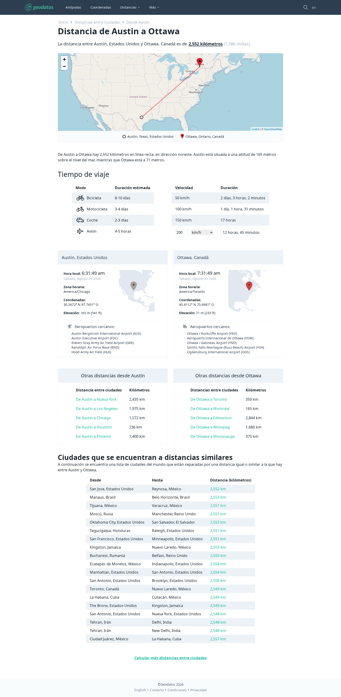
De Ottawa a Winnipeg (210, 427)
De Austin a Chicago (93, 417)
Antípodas (73, 7)
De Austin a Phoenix (93, 436)
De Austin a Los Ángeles (97, 408)
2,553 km (218, 497)
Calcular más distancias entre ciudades (170, 657)
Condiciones (177, 690)
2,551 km (218, 505)
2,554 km (218, 563)
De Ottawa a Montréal (209, 408)
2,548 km (218, 613)
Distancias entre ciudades (97, 22)
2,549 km (218, 588)
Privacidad (198, 690)
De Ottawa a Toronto (208, 399)
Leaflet (255, 129)
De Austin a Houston (94, 427)
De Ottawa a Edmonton (211, 417)
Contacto (157, 690)
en (314, 7)
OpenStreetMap (273, 129)
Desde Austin (138, 22)
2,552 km (218, 488)
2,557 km (218, 638)
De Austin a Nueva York (96, 399)
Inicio (63, 22)
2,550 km (218, 555)
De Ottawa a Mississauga (212, 436)
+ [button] (64, 59)
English (140, 690)
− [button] (64, 66)
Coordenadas (100, 7)
